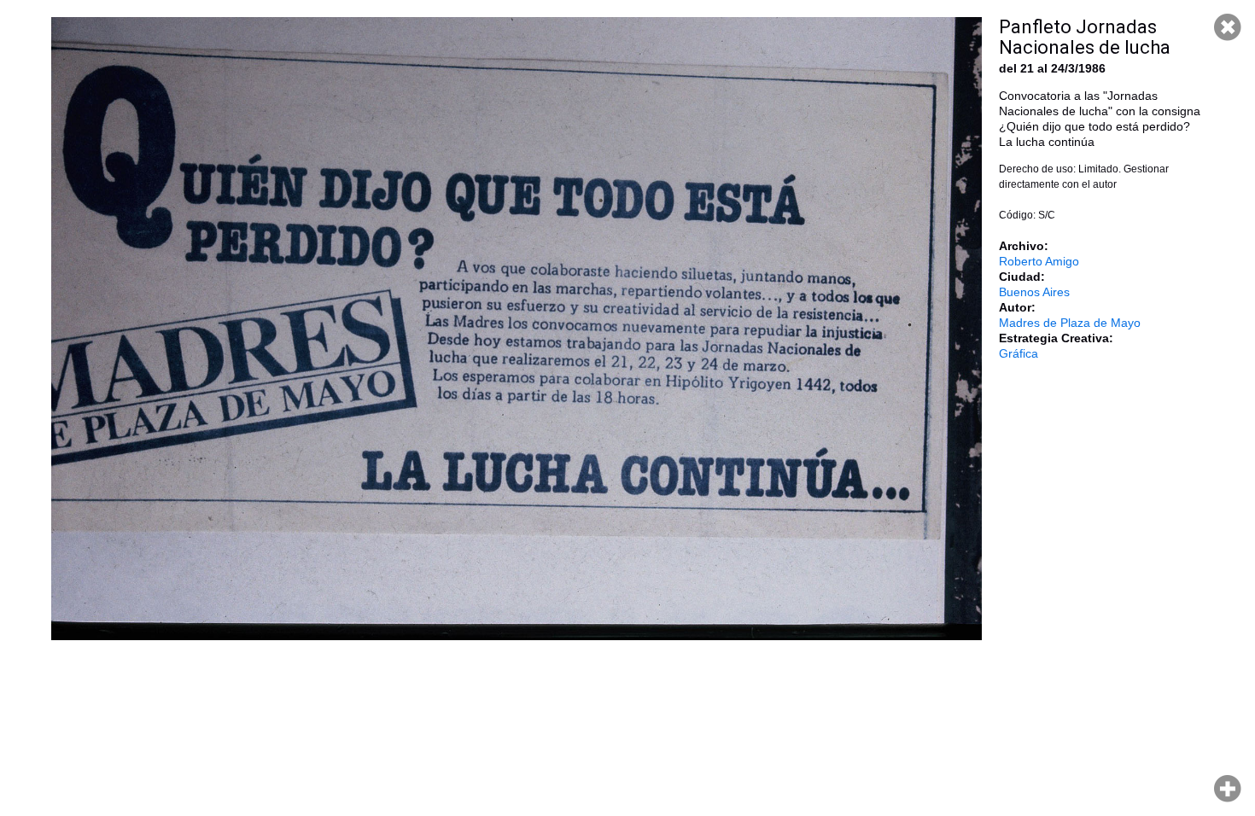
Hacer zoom (1227, 788)
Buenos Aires (1034, 292)
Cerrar (1227, 27)
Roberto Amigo (1039, 261)
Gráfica (1018, 353)
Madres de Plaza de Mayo (1070, 322)
